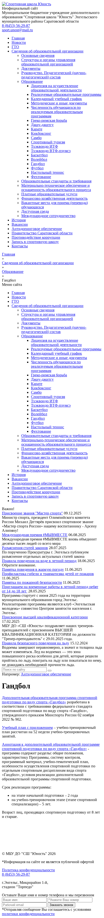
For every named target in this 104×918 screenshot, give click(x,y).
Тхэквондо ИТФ (44, 146)
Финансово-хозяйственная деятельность (54, 198)
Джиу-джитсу (42, 125)
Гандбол (38, 164)
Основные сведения (37, 55)
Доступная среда (35, 211)
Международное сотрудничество (48, 216)
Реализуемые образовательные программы (66, 94)
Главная (18, 38)
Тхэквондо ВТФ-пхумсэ (51, 151)
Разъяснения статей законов (25, 548)
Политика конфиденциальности (28, 870)
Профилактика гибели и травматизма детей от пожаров (48, 574)
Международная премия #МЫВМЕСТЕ (34, 535)
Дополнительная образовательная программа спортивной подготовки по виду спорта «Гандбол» (49, 700)
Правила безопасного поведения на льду (35, 643)
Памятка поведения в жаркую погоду (33, 569)
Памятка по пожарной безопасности (32, 582)
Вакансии (20, 224)
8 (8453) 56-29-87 (16, 26)
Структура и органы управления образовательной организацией (48, 62)
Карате (36, 129)
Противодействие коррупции (36, 237)
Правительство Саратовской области (42, 233)
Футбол (37, 168)
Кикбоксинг (41, 133)
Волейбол (39, 159)
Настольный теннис (47, 172)
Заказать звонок (61, 905)
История (19, 220)
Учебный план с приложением (27, 727)
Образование (32, 81)
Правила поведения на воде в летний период (39, 561)
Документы (30, 68)
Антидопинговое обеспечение (37, 229)
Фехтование (41, 177)
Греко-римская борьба (49, 120)
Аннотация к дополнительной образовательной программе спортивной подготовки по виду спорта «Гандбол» (51, 746)
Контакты (20, 246)
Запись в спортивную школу (35, 242)
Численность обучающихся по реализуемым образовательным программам (57, 111)
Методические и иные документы (59, 103)
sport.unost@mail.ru (17, 30)
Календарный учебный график (56, 99)
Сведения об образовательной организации (47, 51)
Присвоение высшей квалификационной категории (45, 617)
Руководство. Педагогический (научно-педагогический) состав (53, 75)
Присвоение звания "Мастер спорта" (32, 513)
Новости (19, 42)
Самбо (36, 138)
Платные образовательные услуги (49, 194)
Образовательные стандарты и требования (56, 181)
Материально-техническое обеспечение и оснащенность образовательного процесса (56, 187)
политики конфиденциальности (28, 914)
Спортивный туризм (48, 142)
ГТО (15, 47)
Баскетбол (39, 155)
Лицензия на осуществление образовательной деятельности (56, 88)
